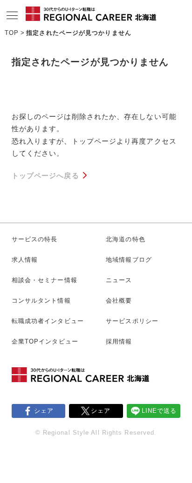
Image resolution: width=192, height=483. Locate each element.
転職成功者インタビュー (48, 321)
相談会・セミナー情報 (44, 280)
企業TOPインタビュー (45, 341)
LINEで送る (159, 410)
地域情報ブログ (129, 259)
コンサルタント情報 (41, 300)
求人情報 (25, 259)
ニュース (119, 280)
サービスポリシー (132, 321)
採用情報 (119, 341)
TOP (12, 32)
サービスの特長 (35, 239)
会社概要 (119, 300)
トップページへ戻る (45, 175)
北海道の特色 (125, 239)
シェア (44, 410)
